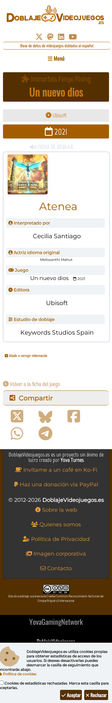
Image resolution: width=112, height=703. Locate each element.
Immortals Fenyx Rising (59, 79)
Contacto (59, 568)
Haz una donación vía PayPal (58, 484)
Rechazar (98, 695)
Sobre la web (59, 510)
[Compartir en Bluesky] (45, 416)
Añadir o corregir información (27, 355)
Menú (59, 58)
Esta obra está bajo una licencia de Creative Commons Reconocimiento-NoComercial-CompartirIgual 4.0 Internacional (56, 598)
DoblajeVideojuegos (56, 641)
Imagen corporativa (59, 553)
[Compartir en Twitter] (17, 416)
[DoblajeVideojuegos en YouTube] (73, 37)
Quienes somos (59, 524)
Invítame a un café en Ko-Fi (59, 470)
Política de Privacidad (60, 539)
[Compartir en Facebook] (73, 416)
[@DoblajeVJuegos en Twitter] (39, 37)
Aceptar (73, 695)
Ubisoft (58, 115)
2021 (60, 131)
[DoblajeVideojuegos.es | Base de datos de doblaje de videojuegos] (56, 14)
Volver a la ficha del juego (34, 384)
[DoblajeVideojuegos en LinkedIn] (61, 37)
